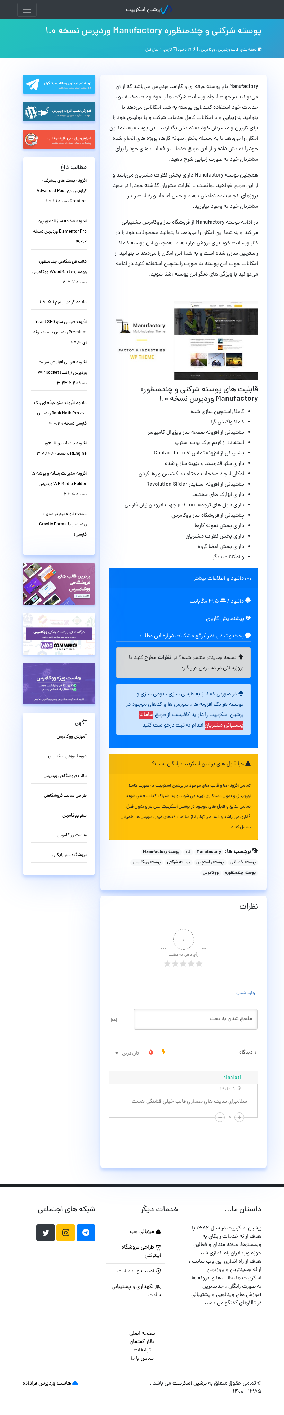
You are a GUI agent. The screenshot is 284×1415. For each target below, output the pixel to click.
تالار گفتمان (142, 1342)
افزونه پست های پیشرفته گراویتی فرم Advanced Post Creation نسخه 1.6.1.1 (62, 191)
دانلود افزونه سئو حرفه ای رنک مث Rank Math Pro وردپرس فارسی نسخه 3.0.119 (60, 413)
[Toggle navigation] (27, 10)
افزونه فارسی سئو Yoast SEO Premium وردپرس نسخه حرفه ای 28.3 (60, 332)
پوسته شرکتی (178, 862)
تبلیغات (142, 1350)
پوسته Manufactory (161, 852)
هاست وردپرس (54, 1383)
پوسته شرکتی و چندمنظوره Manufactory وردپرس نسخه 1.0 (153, 31)
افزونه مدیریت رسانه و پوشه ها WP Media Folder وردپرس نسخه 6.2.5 (59, 484)
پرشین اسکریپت (143, 10)
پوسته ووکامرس (147, 862)
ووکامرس (208, 50)
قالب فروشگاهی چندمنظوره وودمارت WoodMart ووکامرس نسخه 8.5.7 (59, 272)
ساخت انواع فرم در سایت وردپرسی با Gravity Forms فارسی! (63, 524)
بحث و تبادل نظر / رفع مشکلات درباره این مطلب (192, 636)
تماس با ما (142, 1358)
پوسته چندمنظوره (240, 873)
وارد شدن (246, 993)
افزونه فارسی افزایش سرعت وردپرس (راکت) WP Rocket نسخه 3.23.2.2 (62, 373)
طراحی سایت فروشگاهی (65, 796)
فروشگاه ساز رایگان (69, 855)
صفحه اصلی (142, 1334)
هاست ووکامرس (72, 835)
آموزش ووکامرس (72, 736)
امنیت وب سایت (136, 1271)
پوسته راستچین (210, 862)
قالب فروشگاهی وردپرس (65, 776)
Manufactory (209, 852)
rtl (188, 852)
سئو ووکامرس (74, 815)
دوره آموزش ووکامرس (67, 756)
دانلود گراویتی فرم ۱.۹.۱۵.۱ (63, 302)
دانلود (238, 601)
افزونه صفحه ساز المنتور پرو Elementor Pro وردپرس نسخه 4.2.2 (60, 231)
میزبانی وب (143, 1232)
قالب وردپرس (228, 50)
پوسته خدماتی (243, 862)
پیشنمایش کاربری (226, 619)
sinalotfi (233, 1078)
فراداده (30, 1383)
